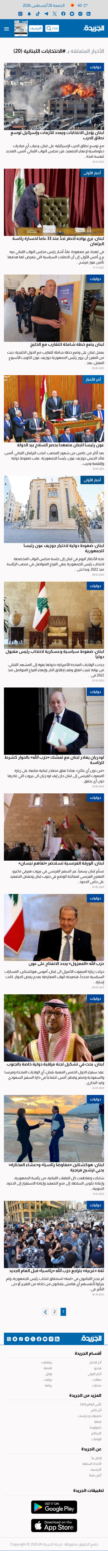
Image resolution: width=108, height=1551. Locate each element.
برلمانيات (46, 1362)
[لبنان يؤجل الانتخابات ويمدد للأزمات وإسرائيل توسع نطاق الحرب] (54, 96)
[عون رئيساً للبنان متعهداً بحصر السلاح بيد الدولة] (54, 408)
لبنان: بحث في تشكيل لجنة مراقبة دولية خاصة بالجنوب (55, 1064)
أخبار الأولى (92, 173)
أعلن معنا (95, 1475)
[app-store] (54, 1523)
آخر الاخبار (95, 1362)
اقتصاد (47, 1368)
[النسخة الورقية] (21, 28)
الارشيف (35, 28)
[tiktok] (38, 14)
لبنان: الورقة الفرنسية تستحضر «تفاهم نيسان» (61, 863)
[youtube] (72, 14)
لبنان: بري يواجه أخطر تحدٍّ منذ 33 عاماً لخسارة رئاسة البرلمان (58, 241)
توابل (48, 1374)
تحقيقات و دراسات (89, 1416)
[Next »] (45, 1312)
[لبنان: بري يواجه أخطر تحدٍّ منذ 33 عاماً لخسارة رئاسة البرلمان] (54, 202)
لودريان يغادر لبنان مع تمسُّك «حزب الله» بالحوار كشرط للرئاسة (54, 760)
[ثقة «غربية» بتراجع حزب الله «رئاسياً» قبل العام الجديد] (54, 1234)
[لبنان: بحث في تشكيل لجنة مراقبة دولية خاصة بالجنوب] (54, 1028)
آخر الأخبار (93, 379)
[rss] (88, 14)
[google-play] (54, 1504)
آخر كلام (96, 1410)
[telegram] (46, 14)
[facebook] (63, 14)
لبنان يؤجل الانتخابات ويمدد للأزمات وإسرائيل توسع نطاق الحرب (57, 135)
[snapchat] (29, 14)
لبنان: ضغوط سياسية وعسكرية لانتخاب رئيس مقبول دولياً (55, 654)
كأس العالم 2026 (90, 1404)
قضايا (97, 1422)
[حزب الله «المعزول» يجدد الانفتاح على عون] (54, 927)
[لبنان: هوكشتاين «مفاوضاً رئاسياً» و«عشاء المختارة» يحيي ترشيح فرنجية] (54, 1128)
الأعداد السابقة (91, 1464)
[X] (54, 14)
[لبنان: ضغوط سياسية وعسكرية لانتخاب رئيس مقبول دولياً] (54, 615)
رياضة (48, 1385)
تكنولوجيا (95, 1427)
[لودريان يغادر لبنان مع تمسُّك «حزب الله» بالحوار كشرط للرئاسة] (54, 721)
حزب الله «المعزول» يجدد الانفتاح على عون (66, 963)
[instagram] (80, 14)
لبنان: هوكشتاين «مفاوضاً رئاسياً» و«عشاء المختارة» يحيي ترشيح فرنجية (56, 1167)
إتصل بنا (96, 1458)
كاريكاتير (96, 1433)
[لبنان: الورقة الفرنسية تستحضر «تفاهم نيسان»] (54, 827)
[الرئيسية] (93, 28)
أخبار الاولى (94, 1374)
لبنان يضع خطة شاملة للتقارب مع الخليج (67, 344)
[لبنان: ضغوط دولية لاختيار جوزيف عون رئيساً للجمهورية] (54, 509)
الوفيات (96, 1439)
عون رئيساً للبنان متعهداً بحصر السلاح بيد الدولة (60, 445)
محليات (96, 1385)
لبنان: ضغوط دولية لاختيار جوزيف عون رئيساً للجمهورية (64, 548)
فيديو (97, 1368)
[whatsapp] (20, 14)
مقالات (96, 1380)
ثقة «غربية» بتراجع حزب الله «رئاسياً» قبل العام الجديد (56, 1270)
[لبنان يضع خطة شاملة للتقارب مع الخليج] (54, 308)
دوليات (95, 67)
